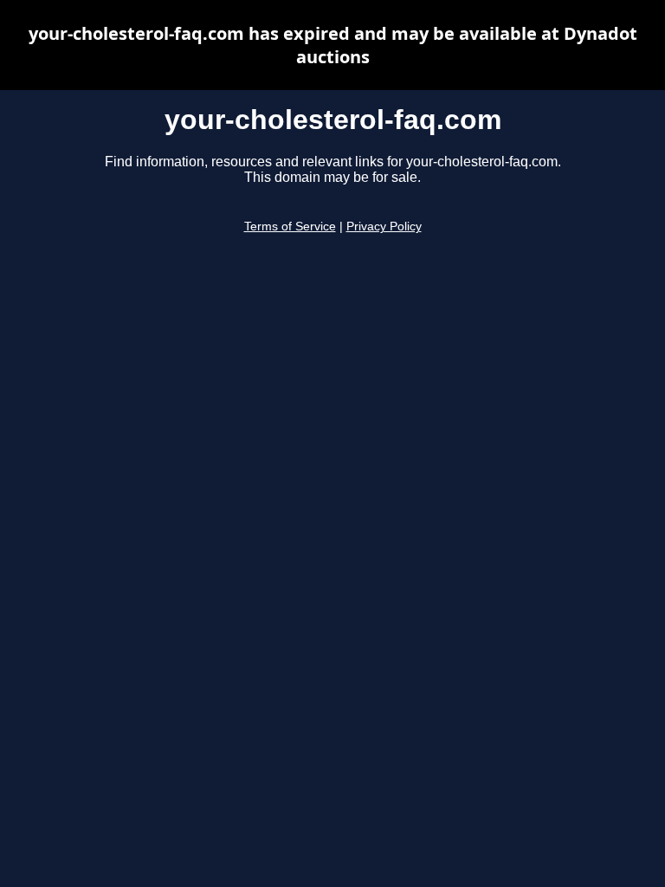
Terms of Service (290, 226)
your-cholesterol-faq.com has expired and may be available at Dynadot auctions (333, 45)
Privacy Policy (384, 226)
